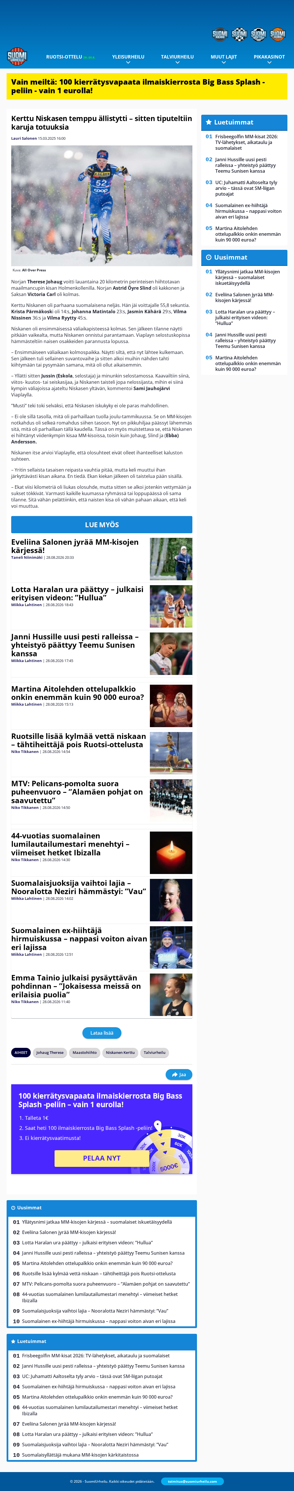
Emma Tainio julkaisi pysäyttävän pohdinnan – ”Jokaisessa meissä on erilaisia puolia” (76, 986)
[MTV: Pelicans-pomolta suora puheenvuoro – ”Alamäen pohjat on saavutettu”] (171, 800)
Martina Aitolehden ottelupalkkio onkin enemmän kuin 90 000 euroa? (77, 693)
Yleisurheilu (128, 57)
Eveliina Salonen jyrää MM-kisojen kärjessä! (75, 546)
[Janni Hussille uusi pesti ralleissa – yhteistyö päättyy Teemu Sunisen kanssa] (171, 653)
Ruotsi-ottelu (70, 57)
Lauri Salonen (24, 138)
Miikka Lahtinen (26, 604)
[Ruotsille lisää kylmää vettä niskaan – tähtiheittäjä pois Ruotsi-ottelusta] (171, 753)
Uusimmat (29, 1207)
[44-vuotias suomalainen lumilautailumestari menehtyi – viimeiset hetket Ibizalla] (171, 853)
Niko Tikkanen (25, 751)
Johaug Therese (49, 1052)
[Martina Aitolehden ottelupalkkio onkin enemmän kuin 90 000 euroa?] (171, 706)
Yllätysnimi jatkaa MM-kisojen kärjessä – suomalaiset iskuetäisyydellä (97, 1222)
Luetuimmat (31, 1341)
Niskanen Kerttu (120, 1052)
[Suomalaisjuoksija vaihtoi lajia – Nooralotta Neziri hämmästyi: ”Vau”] (171, 900)
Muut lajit (224, 57)
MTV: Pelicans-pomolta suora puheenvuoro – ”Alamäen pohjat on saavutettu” (77, 792)
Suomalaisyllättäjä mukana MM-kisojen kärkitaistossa (80, 1455)
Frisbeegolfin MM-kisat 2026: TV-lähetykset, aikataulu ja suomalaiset (96, 1355)
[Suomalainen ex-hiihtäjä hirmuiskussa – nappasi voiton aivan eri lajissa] (171, 947)
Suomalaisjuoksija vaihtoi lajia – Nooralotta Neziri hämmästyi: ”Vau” (78, 887)
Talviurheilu (177, 57)
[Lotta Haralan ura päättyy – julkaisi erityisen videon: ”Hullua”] (171, 606)
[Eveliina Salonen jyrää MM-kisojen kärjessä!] (171, 559)
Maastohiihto (85, 1052)
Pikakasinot (269, 57)
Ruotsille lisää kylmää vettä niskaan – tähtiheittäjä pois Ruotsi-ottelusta (78, 740)
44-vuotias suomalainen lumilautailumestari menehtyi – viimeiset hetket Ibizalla (70, 844)
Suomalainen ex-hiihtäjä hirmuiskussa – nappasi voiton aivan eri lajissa (79, 939)
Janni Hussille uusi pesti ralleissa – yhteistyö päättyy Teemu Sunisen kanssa (75, 645)
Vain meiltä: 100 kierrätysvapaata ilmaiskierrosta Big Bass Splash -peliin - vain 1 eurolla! (138, 86)
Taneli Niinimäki (26, 557)
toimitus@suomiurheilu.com (192, 1481)
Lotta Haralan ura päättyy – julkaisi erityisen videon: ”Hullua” (77, 593)
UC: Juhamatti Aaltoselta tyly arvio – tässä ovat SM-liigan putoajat (92, 1376)
